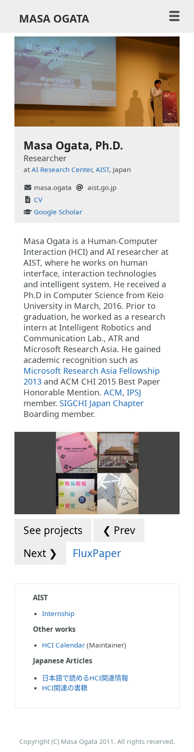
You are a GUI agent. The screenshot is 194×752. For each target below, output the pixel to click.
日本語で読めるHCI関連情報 (85, 677)
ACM (113, 392)
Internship (58, 613)
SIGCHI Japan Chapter (102, 403)
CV (38, 199)
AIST (102, 169)
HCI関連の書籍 (65, 687)
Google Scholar (58, 211)
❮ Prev (118, 530)
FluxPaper (97, 553)
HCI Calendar (63, 644)
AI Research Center (62, 169)
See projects (53, 530)
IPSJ (134, 392)
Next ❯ (40, 553)
